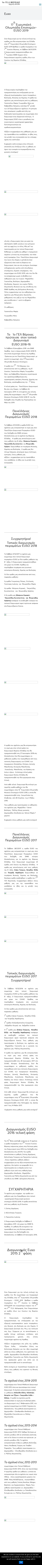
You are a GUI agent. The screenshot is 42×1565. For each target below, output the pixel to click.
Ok (21, 1562)
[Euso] (21, 74)
